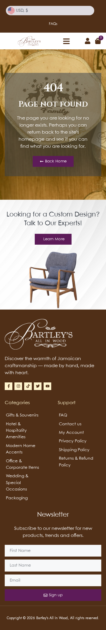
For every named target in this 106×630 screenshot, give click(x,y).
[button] (66, 41)
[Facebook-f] (8, 386)
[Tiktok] (28, 386)
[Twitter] (38, 386)
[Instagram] (18, 386)
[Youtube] (47, 386)
